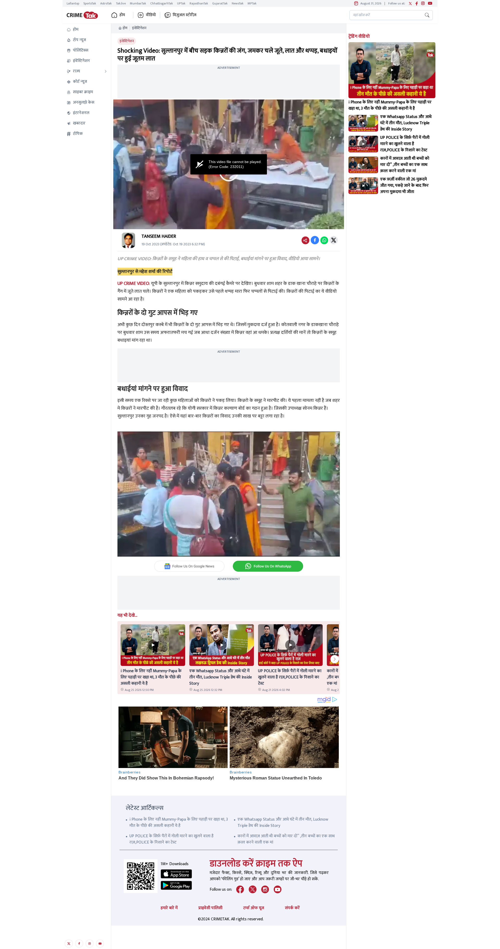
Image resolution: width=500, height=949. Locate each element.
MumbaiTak (138, 3)
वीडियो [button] (151, 15)
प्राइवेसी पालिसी (210, 907)
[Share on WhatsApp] (324, 240)
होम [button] (122, 15)
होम (125, 28)
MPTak (252, 3)
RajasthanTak (199, 3)
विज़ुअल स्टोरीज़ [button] (184, 15)
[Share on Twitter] (333, 240)
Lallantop (73, 3)
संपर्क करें (292, 907)
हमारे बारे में (169, 907)
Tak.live (121, 3)
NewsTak (237, 3)
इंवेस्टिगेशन (139, 28)
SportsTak (89, 3)
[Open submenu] (105, 71)
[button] (87, 29)
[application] (228, 164)
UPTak (181, 3)
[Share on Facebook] (315, 240)
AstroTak (106, 3)
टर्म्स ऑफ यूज (253, 907)
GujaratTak (220, 3)
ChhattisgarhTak (161, 3)
